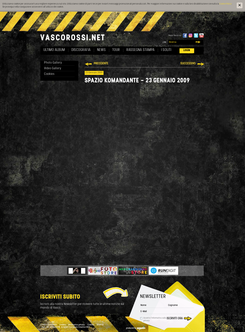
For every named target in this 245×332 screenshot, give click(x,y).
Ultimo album (54, 50)
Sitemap (100, 325)
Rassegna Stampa (140, 50)
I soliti (166, 50)
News (101, 50)
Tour (116, 50)
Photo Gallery (53, 62)
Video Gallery (52, 68)
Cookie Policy (226, 4)
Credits (63, 325)
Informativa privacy (76, 325)
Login (187, 50)
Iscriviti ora (175, 318)
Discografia (81, 50)
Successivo (188, 63)
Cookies (49, 74)
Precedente (101, 63)
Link (164, 42)
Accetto (155, 319)
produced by (131, 328)
